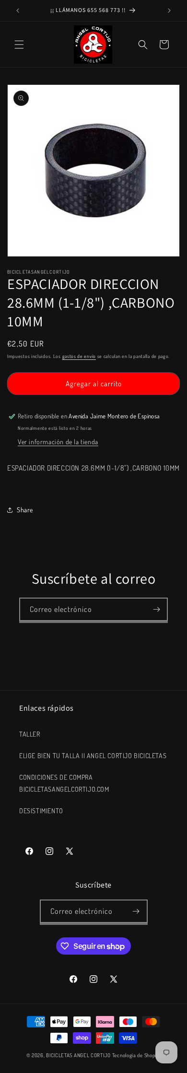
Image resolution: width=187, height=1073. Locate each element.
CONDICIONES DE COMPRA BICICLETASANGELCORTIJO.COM (64, 783)
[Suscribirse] (156, 609)
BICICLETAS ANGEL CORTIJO (78, 1055)
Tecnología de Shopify (136, 1055)
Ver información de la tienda (58, 442)
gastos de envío (79, 356)
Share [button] (25, 510)
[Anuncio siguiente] (169, 10)
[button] (19, 44)
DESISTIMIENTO (41, 811)
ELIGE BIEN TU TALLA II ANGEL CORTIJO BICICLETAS (92, 755)
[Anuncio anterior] (17, 10)
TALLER (29, 734)
